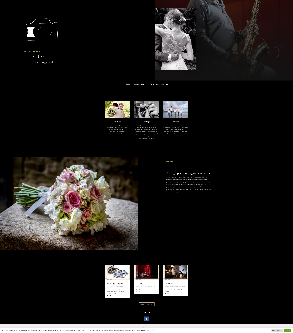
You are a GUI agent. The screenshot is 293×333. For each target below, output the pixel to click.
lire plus (109, 295)
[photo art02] (69, 249)
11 (75, 246)
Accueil (128, 84)
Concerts (139, 283)
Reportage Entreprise (115, 283)
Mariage (136, 84)
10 (74, 246)
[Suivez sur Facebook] (146, 319)
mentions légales (158, 327)
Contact (164, 84)
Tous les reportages (146, 304)
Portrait (144, 84)
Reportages (155, 84)
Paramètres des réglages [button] (277, 330)
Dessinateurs (169, 283)
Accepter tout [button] (287, 330)
